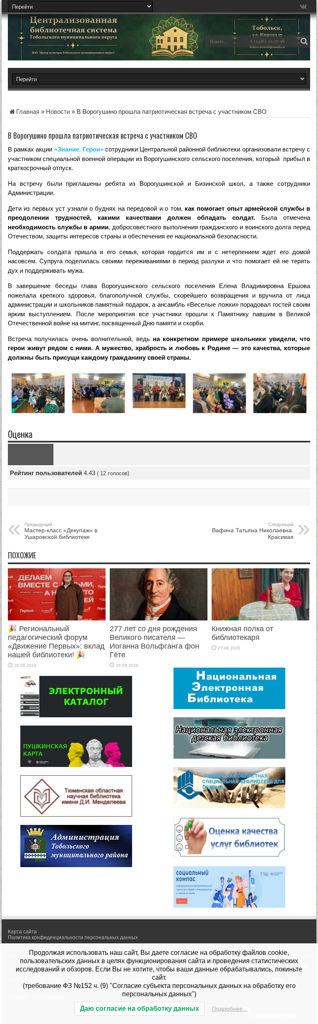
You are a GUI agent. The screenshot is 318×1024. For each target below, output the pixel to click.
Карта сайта (22, 932)
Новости (58, 111)
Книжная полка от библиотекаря (242, 633)
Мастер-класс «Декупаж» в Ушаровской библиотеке (60, 531)
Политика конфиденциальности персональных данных (73, 937)
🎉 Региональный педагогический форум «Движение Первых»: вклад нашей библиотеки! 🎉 (56, 642)
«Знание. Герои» (79, 149)
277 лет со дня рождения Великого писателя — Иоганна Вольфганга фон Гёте (154, 642)
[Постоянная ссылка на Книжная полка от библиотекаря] (260, 618)
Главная (27, 111)
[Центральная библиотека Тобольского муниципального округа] (66, 47)
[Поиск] (304, 41)
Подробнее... (230, 1008)
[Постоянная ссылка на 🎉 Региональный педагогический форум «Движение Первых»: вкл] (57, 618)
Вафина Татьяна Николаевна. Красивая (253, 531)
